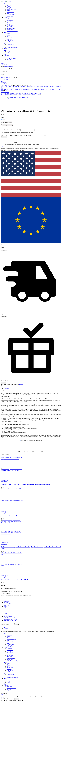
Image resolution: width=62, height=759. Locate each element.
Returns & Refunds (8, 603)
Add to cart (3, 136)
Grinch (8, 41)
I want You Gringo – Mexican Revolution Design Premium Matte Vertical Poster (25, 484)
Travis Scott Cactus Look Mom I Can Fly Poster (16, 580)
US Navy (9, 51)
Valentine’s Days (11, 28)
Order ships (3, 316)
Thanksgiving (10, 22)
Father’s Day (10, 25)
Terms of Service (8, 616)
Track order (9, 56)
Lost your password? (6, 77)
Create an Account (8, 66)
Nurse (8, 52)
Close (2, 694)
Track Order (6, 605)
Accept (2, 697)
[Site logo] (3, 1)
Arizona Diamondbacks (12, 47)
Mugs (8, 13)
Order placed (4, 250)
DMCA (5, 607)
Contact (8, 60)
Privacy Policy (7, 615)
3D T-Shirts (9, 5)
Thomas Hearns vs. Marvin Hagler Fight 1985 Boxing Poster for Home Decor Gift (20, 94)
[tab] (32, 388)
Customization (4, 130)
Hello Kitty (9, 39)
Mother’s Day (10, 27)
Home (2, 85)
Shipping (9, 59)
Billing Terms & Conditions (10, 617)
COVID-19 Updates (11, 58)
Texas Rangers (10, 46)
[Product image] (12, 470)
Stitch (8, 36)
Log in (2, 74)
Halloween (9, 18)
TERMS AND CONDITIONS (11, 619)
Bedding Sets (10, 16)
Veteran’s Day (10, 29)
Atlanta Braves (10, 44)
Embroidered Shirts (11, 9)
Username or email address (7, 68)
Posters (8, 10)
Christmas (9, 21)
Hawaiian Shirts (10, 12)
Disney (8, 33)
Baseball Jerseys (10, 14)
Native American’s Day (12, 31)
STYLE (3, 117)
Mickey (8, 35)
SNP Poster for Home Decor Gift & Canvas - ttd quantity (16, 135)
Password (3, 71)
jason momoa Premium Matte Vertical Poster (14, 516)
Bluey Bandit (10, 40)
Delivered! (3, 383)
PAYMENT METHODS (10, 620)
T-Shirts (8, 6)
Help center (6, 601)
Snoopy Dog (10, 37)
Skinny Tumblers (11, 8)
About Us (6, 613)
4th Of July (9, 24)
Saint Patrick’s (10, 20)
